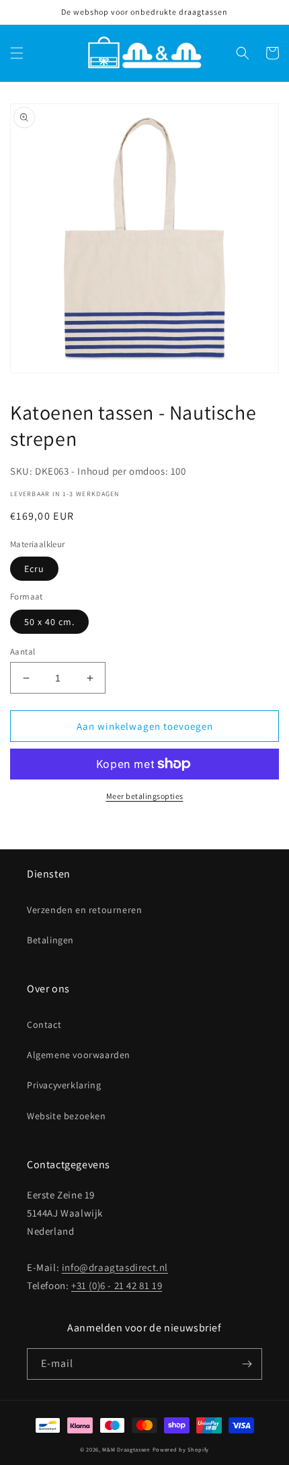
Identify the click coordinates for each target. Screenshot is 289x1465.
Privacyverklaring (64, 1085)
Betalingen (50, 940)
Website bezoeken (66, 1116)
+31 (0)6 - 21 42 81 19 (116, 1285)
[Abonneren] (246, 1364)
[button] (17, 53)
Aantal (22, 651)
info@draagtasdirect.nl (115, 1267)
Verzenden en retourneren (84, 910)
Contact (44, 1025)
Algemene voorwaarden (78, 1055)
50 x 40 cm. (49, 622)
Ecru (34, 569)
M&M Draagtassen (126, 1449)
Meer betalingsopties (144, 796)
